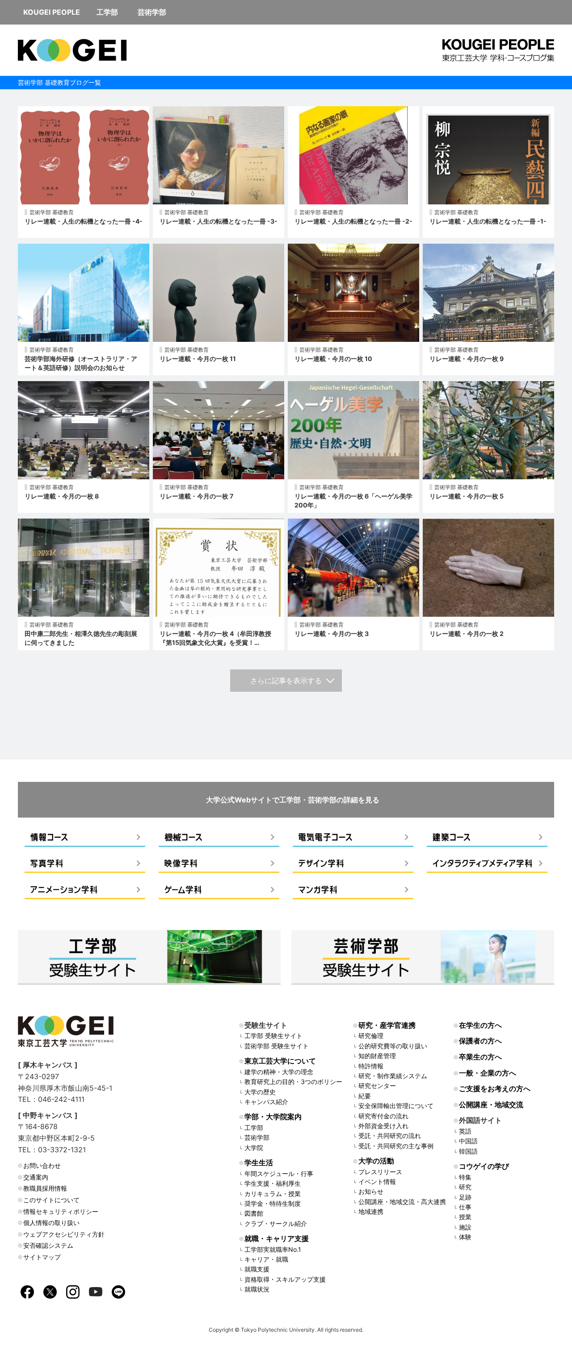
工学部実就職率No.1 (272, 1249)
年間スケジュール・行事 (278, 1173)
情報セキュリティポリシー (60, 1211)
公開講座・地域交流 (491, 1104)
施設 (465, 1227)
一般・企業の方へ (487, 1072)
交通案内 (35, 1177)
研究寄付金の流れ (383, 1116)
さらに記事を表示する (286, 680)
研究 (465, 1187)
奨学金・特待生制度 (272, 1203)
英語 (465, 1131)
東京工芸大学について (280, 1060)
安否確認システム (48, 1245)
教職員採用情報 (45, 1188)
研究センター (377, 1085)
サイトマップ (42, 1257)
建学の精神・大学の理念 (278, 1072)
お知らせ (370, 1191)
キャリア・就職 (266, 1259)
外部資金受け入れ (383, 1126)
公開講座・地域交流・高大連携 (402, 1201)
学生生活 (258, 1162)
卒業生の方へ (480, 1056)
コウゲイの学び (484, 1166)
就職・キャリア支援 (276, 1238)
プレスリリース (380, 1171)
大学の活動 (376, 1160)
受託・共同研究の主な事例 (395, 1146)
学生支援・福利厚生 (272, 1183)
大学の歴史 (260, 1092)
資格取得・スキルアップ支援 (285, 1279)
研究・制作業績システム (392, 1076)
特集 (465, 1177)
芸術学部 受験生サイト (276, 1046)
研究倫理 (370, 1035)
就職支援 (256, 1269)
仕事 (465, 1207)
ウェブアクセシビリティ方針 (64, 1234)
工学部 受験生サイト (273, 1035)
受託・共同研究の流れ (389, 1135)
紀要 (364, 1096)
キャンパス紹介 (266, 1101)
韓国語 (468, 1151)
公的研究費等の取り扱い (392, 1046)
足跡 (465, 1197)
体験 (465, 1237)
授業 (465, 1217)
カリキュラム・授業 (272, 1193)
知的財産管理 (377, 1055)
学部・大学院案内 (273, 1116)
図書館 (253, 1213)
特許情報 (370, 1066)
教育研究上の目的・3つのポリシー (293, 1081)
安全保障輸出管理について (395, 1105)
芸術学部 (256, 1137)
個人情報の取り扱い (51, 1222)
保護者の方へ (480, 1040)
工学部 (253, 1127)
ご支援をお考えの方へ (494, 1088)
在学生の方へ (480, 1025)
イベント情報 (377, 1181)
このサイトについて (51, 1200)
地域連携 (370, 1211)
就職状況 (256, 1289)
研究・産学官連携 (387, 1025)
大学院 (253, 1147)
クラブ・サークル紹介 (275, 1223)
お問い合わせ (42, 1165)
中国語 (468, 1141)
